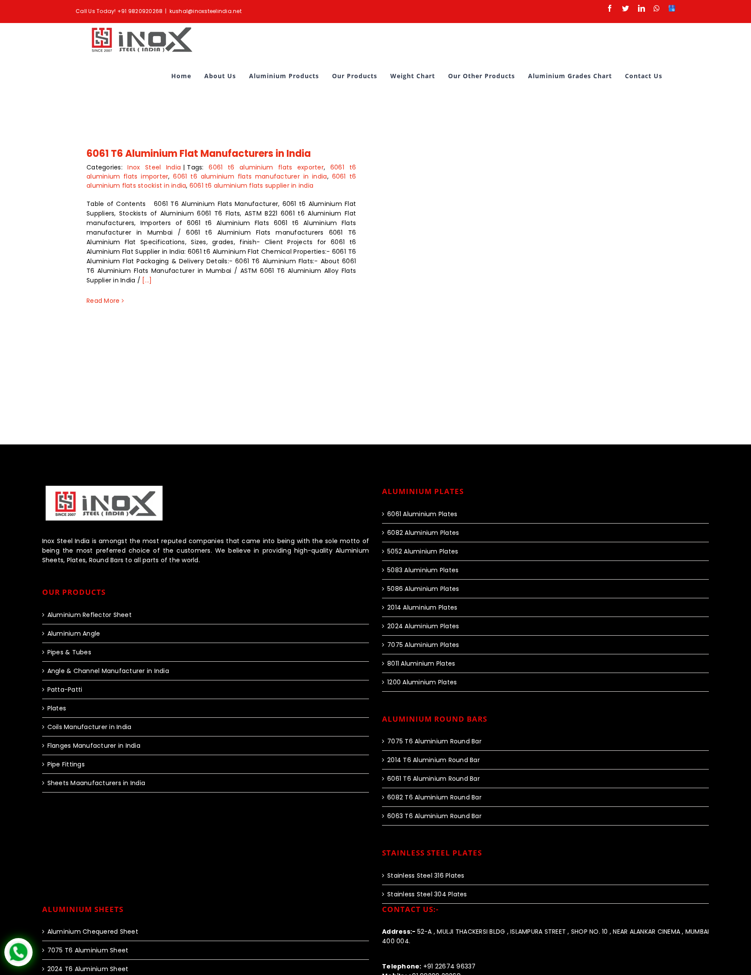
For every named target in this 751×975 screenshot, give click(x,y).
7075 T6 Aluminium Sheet (88, 950)
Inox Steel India (154, 167)
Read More (103, 300)
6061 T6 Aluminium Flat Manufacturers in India (198, 153)
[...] (147, 280)
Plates (56, 708)
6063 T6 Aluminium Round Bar (434, 816)
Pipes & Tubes (69, 652)
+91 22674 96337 (429, 966)
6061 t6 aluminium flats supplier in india (251, 185)
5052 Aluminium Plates (422, 551)
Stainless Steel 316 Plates (426, 875)
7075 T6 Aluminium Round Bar (434, 741)
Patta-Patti (65, 689)
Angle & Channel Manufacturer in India (108, 671)
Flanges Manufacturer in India (93, 745)
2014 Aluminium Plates (422, 607)
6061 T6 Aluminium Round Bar (433, 778)
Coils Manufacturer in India (89, 727)
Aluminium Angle (73, 633)
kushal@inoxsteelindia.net (205, 11)
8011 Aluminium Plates (421, 663)
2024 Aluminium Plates (423, 626)
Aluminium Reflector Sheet (89, 614)
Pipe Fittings (66, 764)
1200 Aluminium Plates (422, 682)
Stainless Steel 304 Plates (427, 894)
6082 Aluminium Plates (423, 532)
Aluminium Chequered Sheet (92, 931)
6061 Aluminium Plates (422, 514)
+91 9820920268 (140, 11)
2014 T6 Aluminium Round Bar (433, 760)
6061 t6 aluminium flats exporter (266, 167)
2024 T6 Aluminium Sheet (88, 969)
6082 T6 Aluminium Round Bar (434, 797)
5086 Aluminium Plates (423, 588)
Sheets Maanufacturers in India (96, 783)
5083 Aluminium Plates (423, 570)
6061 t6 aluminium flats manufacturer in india (250, 176)
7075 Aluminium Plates (423, 644)
